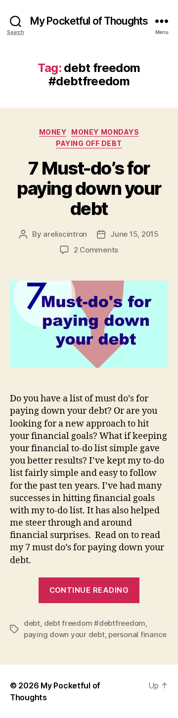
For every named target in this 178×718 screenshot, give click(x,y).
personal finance (137, 634)
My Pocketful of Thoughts (89, 21)
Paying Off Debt (89, 143)
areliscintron (65, 234)
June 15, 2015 (134, 234)
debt (32, 623)
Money (53, 132)
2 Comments (96, 249)
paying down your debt (64, 634)
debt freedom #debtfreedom (95, 623)
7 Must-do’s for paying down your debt (89, 188)
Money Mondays (105, 132)
